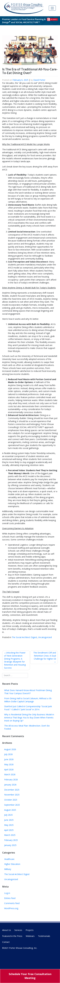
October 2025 (10, 799)
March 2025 (9, 835)
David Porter (39, 80)
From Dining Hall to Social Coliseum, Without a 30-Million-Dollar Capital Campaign (28, 700)
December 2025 (11, 789)
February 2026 (11, 779)
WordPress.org (11, 908)
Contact (6, 942)
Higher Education (12, 864)
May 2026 (9, 764)
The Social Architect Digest (24, 637)
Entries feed (9, 898)
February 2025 (11, 840)
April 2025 (9, 830)
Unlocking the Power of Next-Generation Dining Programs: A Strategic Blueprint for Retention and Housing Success (15, 660)
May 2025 (9, 825)
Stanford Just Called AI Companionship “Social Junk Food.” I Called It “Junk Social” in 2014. (28, 708)
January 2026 (10, 784)
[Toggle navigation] (52, 8)
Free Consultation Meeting (30, 976)
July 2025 (8, 814)
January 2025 (10, 845)
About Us (6, 930)
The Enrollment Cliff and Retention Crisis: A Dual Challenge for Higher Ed (44, 655)
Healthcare (9, 859)
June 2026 (9, 759)
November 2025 (12, 794)
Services (18, 930)
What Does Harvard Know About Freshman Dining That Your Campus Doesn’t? (28, 692)
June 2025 (9, 820)
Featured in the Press (12, 936)
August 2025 (10, 809)
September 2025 (12, 804)
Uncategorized (45, 637)
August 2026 (10, 749)
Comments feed (12, 903)
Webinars (30, 936)
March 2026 (9, 774)
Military (7, 869)
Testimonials (44, 936)
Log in (7, 893)
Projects (29, 930)
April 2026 (9, 769)
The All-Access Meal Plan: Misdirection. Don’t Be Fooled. (27, 727)
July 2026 (8, 754)
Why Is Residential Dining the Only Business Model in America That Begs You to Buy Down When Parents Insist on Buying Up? (29, 717)
